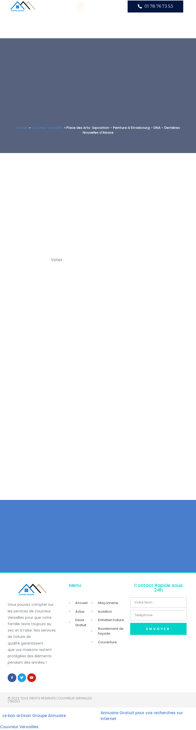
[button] (80, 6)
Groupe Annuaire (49, 715)
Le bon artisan (17, 715)
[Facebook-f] (12, 677)
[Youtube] (31, 677)
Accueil (22, 127)
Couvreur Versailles (47, 127)
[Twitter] (22, 677)
